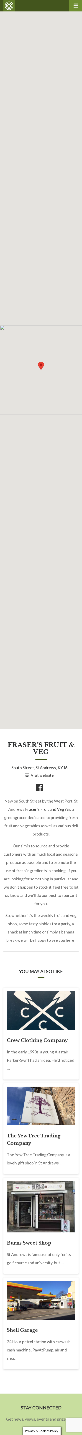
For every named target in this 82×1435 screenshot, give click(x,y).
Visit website (42, 775)
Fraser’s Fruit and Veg (44, 809)
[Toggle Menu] (75, 5)
